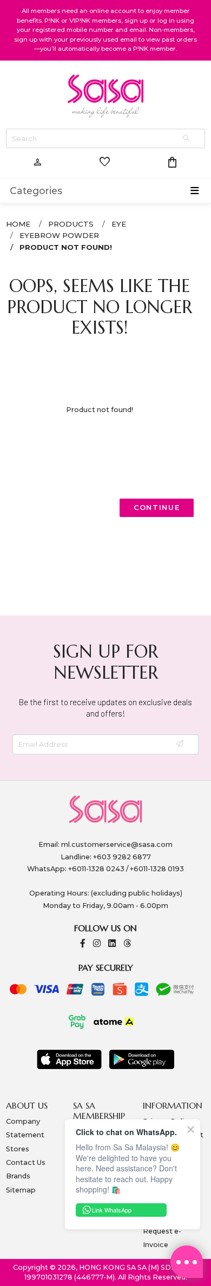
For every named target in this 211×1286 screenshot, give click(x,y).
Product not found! (65, 247)
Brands (18, 1176)
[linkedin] (112, 944)
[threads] (127, 944)
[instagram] (97, 944)
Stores (17, 1149)
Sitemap (21, 1190)
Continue (157, 507)
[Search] (187, 139)
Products (71, 224)
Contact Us (25, 1162)
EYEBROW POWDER (59, 235)
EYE (118, 224)
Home (18, 224)
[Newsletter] (180, 744)
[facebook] (82, 944)
